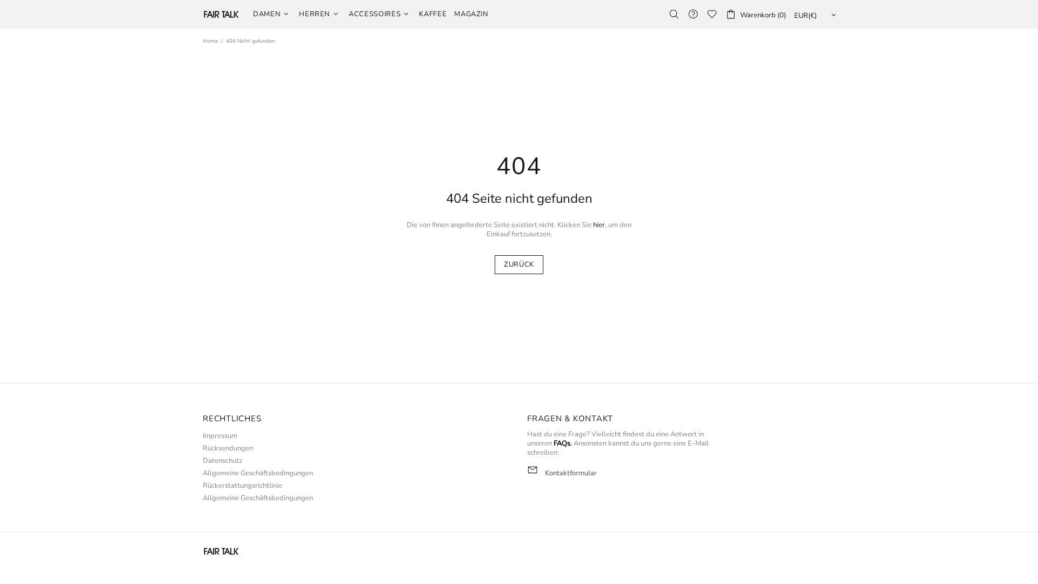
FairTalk (221, 14)
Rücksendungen (228, 448)
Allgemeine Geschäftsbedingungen (258, 473)
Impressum (220, 436)
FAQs (562, 443)
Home (210, 41)
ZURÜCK (519, 264)
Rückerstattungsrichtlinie (242, 485)
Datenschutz (222, 461)
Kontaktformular (571, 473)
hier (599, 225)
